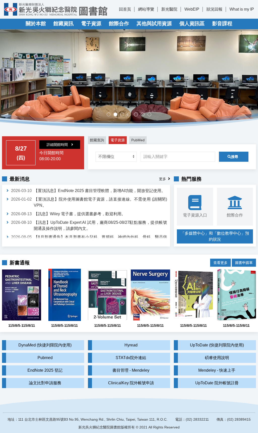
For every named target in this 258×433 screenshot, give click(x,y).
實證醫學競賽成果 (144, 115)
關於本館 (36, 23)
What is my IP (242, 9)
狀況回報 (214, 9)
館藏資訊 (63, 23)
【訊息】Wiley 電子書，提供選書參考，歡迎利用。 (79, 214)
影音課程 (222, 23)
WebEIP (191, 9)
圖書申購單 (244, 263)
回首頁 (125, 9)
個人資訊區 (192, 23)
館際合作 (119, 23)
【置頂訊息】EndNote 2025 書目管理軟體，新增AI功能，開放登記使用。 (99, 190)
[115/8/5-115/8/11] (21, 295)
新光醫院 (169, 9)
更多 (162, 179)
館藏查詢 (97, 140)
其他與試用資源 (154, 23)
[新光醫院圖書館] (55, 9)
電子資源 (91, 23)
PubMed (138, 140)
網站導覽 (146, 9)
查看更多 (220, 263)
